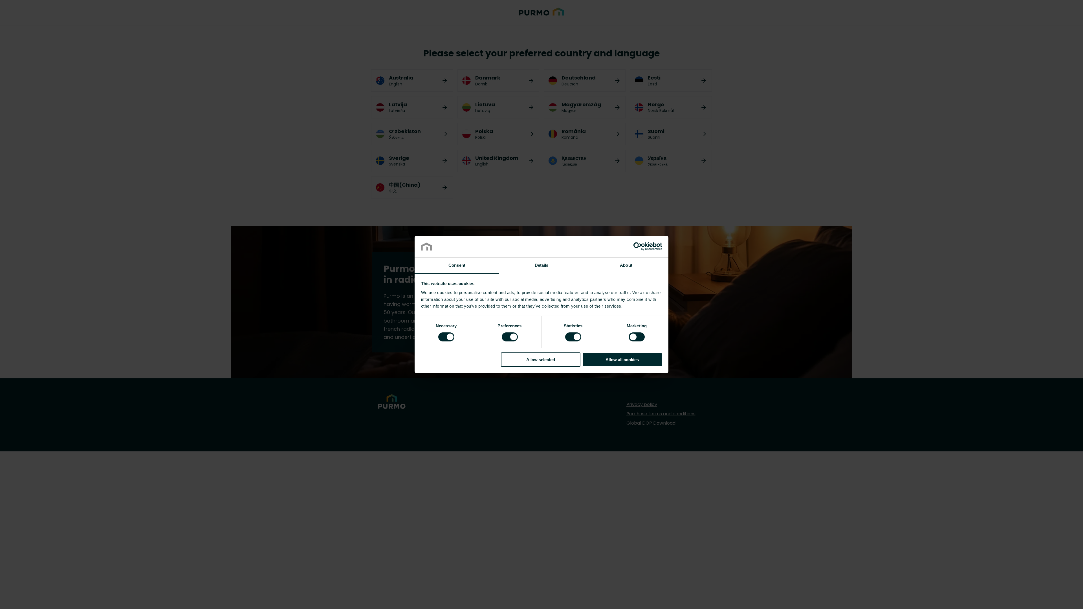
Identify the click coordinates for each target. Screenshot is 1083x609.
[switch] (510, 336)
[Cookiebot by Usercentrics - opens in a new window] (637, 246)
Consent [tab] (456, 265)
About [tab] (626, 265)
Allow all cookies (622, 359)
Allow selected (540, 359)
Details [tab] (542, 265)
